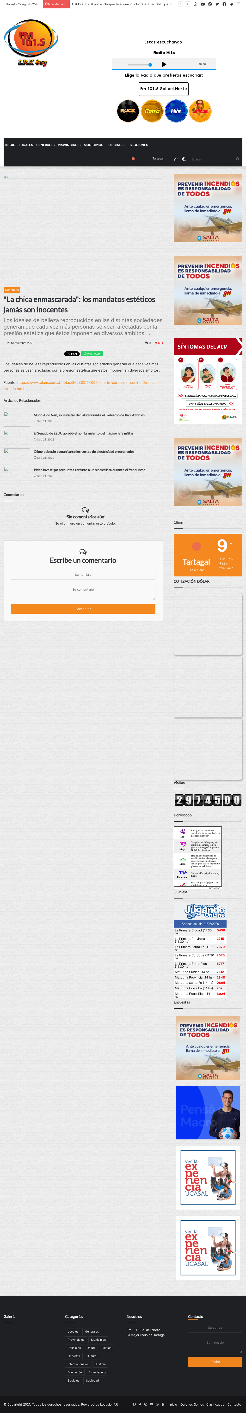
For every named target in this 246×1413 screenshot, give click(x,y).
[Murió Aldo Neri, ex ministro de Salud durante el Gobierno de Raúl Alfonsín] (17, 419)
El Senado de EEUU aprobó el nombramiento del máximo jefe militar (83, 433)
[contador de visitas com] (208, 805)
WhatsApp (93, 353)
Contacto (195, 1316)
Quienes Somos (192, 1404)
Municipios (93, 145)
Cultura (92, 1356)
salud (91, 1348)
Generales (45, 145)
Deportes (74, 1356)
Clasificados (215, 1404)
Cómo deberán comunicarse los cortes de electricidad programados (84, 451)
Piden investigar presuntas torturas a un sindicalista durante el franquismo (89, 470)
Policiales (115, 145)
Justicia (100, 1364)
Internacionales (78, 1364)
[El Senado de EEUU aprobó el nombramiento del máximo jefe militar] (17, 437)
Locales (26, 145)
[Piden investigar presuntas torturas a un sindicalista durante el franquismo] (17, 474)
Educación (75, 1372)
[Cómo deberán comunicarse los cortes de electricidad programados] (17, 455)
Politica (106, 1348)
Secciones (139, 145)
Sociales (73, 1380)
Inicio (10, 145)
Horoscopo (214, 888)
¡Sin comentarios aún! (85, 516)
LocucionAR (109, 1404)
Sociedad (92, 1380)
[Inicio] (31, 43)
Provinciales (69, 145)
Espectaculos (98, 1372)
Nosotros (134, 1316)
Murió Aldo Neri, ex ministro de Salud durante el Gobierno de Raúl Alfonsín (89, 415)
